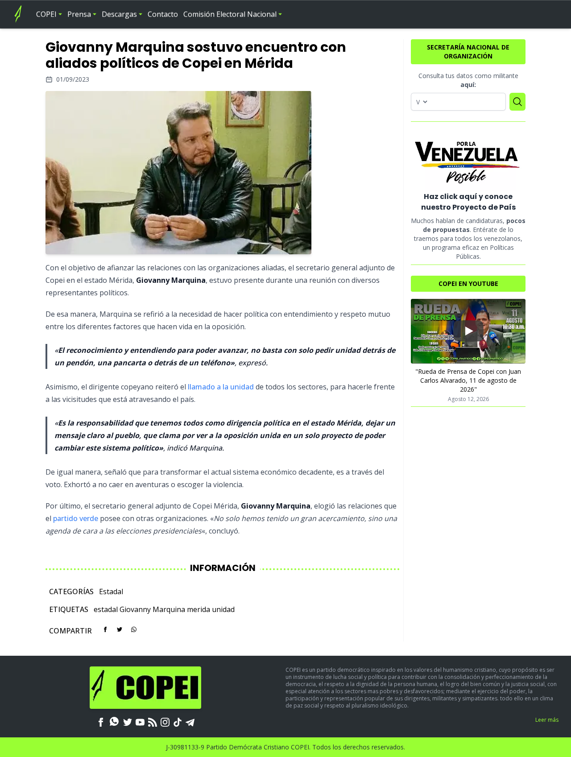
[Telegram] (190, 721)
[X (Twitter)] (127, 721)
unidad (223, 609)
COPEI (46, 14)
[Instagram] (165, 721)
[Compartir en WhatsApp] (133, 629)
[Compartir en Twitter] (119, 629)
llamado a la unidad (221, 387)
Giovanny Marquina (152, 609)
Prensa (79, 14)
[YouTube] (140, 721)
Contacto (163, 14)
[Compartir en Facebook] (105, 629)
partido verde (75, 518)
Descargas (119, 14)
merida (198, 609)
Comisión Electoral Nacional (230, 14)
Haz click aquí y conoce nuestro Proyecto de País (468, 201)
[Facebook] (100, 721)
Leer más (547, 720)
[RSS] (152, 721)
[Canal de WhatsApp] (114, 721)
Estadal (111, 591)
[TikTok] (177, 721)
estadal (106, 609)
